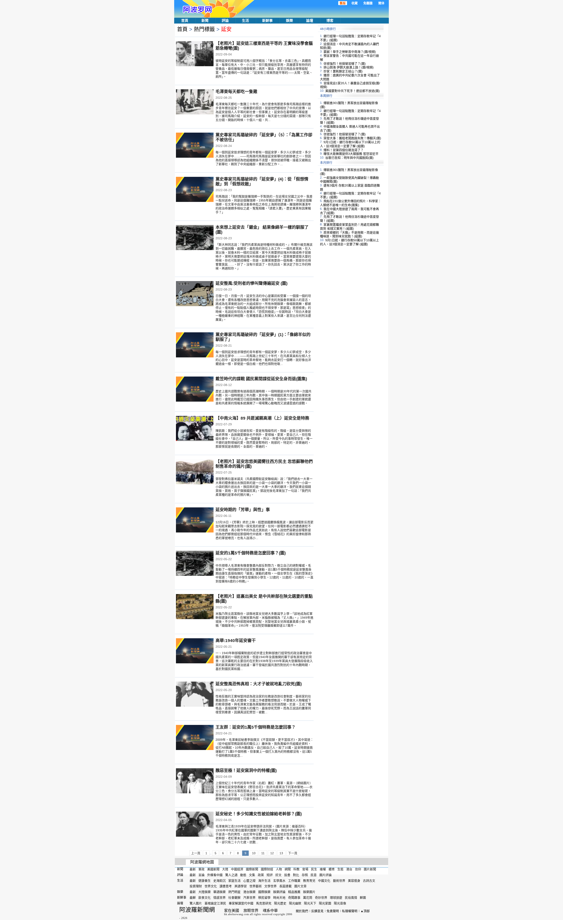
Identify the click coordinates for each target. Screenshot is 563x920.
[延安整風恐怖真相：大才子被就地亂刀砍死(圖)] (195, 695)
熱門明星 (234, 892)
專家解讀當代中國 (241, 903)
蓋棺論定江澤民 (215, 903)
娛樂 (289, 20)
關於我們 (302, 911)
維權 (323, 869)
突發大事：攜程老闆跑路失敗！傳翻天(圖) (352, 138)
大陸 (225, 869)
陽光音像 (340, 903)
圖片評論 (325, 875)
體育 (332, 869)
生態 (340, 869)
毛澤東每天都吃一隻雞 (236, 91)
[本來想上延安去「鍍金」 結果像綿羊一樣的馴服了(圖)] (195, 238)
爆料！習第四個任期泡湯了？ (344, 150)
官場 (305, 869)
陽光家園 (325, 903)
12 (272, 853)
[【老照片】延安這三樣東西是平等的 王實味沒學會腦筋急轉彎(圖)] (195, 54)
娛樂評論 (279, 892)
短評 (270, 875)
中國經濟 (237, 869)
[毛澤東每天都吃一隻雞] (195, 102)
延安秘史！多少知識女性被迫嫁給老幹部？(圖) (259, 814)
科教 (296, 869)
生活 (245, 20)
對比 (296, 875)
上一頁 (195, 853)
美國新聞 (213, 869)
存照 (305, 875)
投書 (287, 875)
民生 (314, 869)
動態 (243, 875)
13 (281, 853)
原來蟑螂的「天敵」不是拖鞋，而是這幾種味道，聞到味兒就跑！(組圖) (349, 234)
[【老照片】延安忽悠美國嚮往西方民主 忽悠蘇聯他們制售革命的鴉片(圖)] (195, 472)
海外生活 (264, 880)
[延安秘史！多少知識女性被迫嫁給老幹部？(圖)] (195, 825)
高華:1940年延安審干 (236, 640)
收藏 (354, 3)
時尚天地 (279, 897)
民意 (314, 875)
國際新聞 (252, 869)
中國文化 (324, 880)
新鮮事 (267, 20)
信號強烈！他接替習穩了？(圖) (345, 63)
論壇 (309, 20)
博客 (329, 20)
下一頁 (292, 853)
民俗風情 (351, 897)
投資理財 (196, 886)
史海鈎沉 (219, 880)
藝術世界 (339, 880)
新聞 (204, 20)
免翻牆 (368, 3)
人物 (279, 869)
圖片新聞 (370, 869)
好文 (278, 875)
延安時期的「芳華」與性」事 (243, 509)
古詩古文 (369, 880)
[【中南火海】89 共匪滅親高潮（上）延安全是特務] (195, 429)
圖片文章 (300, 886)
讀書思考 (225, 886)
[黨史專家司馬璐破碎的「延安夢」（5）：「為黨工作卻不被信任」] (195, 146)
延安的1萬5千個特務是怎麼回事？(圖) (251, 553)
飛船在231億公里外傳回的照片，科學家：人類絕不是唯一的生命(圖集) (350, 203)
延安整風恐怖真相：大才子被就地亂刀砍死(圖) (259, 684)
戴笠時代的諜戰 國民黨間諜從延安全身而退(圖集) (261, 379)
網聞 (288, 869)
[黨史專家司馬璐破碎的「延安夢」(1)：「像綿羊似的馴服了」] (195, 345)
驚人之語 (231, 875)
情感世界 (219, 897)
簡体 (381, 3)
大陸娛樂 (204, 892)
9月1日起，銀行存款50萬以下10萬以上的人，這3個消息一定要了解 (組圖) (350, 144)
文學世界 (270, 886)
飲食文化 (204, 897)
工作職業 (294, 880)
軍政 (201, 869)
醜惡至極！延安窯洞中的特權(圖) (246, 770)
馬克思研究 (263, 903)
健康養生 (204, 880)
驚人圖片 (196, 903)
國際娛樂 (264, 892)
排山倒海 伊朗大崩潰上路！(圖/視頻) (349, 67)
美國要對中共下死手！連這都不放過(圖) (352, 91)
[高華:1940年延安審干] (195, 651)
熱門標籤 (204, 29)
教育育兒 (309, 880)
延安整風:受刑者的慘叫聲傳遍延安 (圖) (251, 283)
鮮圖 (363, 897)
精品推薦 (294, 892)
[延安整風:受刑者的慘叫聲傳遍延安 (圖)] (195, 294)
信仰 (358, 869)
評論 (225, 20)
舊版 (343, 3)
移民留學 (264, 897)
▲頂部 (365, 911)
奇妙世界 (321, 897)
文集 (252, 875)
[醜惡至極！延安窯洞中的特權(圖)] (195, 781)
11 (263, 853)
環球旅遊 (336, 897)
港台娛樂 (249, 892)
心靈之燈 (249, 880)
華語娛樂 (219, 892)
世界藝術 (255, 886)
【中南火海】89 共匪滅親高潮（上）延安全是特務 (262, 418)
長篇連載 (285, 886)
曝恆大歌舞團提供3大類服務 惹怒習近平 (351, 153)
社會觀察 (234, 897)
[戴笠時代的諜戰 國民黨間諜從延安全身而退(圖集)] (195, 389)
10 (254, 853)
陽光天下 (310, 903)
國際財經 (267, 869)
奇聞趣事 (294, 897)
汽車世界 (249, 897)
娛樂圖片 (309, 892)
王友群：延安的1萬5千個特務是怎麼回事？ (256, 727)
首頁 (184, 20)
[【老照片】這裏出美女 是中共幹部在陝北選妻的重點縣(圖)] (195, 607)
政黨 (261, 875)
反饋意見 (317, 911)
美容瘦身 (354, 880)
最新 (193, 869)
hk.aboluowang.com (236, 914)
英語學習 (240, 886)
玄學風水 (279, 880)
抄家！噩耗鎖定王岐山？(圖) (343, 71)
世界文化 (211, 886)
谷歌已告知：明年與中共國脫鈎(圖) (349, 157)
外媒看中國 (215, 875)
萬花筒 (307, 897)
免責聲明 (333, 911)
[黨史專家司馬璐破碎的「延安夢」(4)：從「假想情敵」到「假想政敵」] (195, 190)
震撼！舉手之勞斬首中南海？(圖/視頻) (350, 51)
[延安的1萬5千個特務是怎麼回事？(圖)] (195, 564)
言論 (201, 875)
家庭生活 (234, 880)
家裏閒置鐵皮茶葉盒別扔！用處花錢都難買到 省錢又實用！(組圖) (349, 226)
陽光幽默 (295, 903)
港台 (349, 869)
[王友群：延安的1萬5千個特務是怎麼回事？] (195, 738)
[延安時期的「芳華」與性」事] (195, 520)
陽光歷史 (280, 903)
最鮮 (193, 897)
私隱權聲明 (349, 911)
